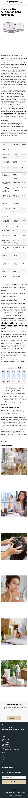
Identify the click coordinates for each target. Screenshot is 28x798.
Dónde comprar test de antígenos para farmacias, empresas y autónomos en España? (13, 299)
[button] (21, 2)
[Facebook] (14, 789)
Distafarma (7, 317)
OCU (6, 441)
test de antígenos (14, 284)
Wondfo (14, 169)
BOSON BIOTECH (16, 148)
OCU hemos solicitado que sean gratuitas (13, 112)
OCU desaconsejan (8, 318)
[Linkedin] (16, 789)
